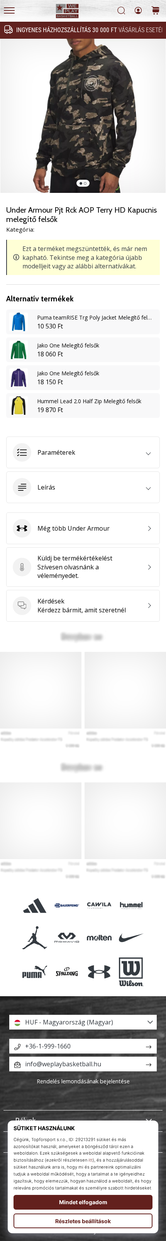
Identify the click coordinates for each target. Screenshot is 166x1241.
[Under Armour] (99, 972)
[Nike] (131, 937)
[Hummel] (131, 905)
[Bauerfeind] (67, 905)
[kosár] (155, 11)
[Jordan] (35, 937)
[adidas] (35, 905)
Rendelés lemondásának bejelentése (83, 1081)
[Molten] (99, 937)
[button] (83, 452)
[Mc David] (67, 937)
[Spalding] (67, 972)
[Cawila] (99, 905)
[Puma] (35, 972)
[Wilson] (131, 972)
